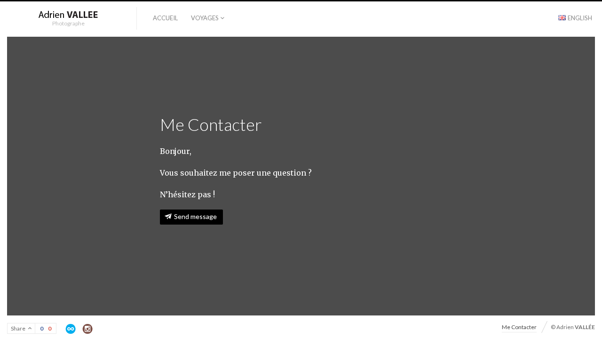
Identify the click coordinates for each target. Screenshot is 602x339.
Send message (195, 216)
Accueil (165, 18)
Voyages (205, 18)
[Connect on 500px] (70, 329)
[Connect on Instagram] (87, 329)
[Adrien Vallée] (68, 15)
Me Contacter (519, 327)
